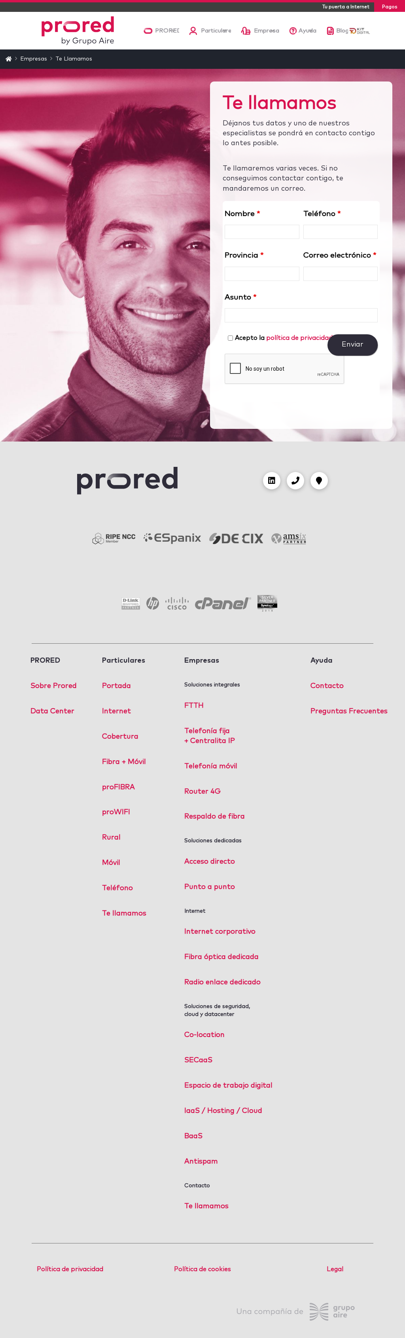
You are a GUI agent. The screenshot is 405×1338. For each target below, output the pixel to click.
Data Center (52, 711)
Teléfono (322, 214)
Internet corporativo (219, 931)
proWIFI (116, 812)
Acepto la (286, 338)
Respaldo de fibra (214, 816)
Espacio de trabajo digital (228, 1085)
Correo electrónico (340, 255)
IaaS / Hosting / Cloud (223, 1110)
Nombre (242, 214)
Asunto (241, 297)
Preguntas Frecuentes (349, 711)
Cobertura (120, 736)
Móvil (111, 862)
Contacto (327, 686)
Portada (116, 686)
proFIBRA (118, 787)
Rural (111, 837)
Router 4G (202, 791)
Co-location (204, 1035)
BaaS (193, 1136)
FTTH (194, 705)
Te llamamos (124, 913)
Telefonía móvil (210, 766)
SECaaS (198, 1060)
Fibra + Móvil (124, 762)
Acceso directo (209, 861)
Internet (116, 711)
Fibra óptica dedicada (221, 957)
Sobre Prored (53, 686)
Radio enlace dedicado (222, 982)
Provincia (244, 255)
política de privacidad (299, 338)
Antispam (201, 1161)
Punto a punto (209, 887)
